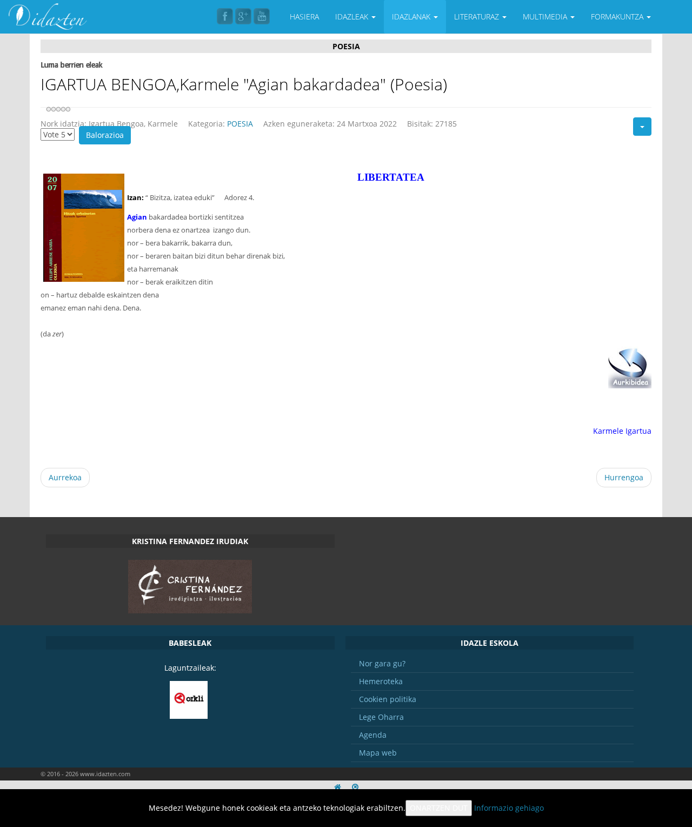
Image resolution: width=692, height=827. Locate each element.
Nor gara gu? (382, 663)
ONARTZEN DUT (439, 808)
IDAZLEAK (352, 16)
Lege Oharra (381, 717)
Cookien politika (387, 699)
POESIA (240, 123)
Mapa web (378, 752)
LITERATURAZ (477, 16)
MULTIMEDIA (546, 16)
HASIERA (304, 16)
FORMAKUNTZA (618, 16)
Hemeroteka (381, 681)
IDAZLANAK (412, 16)
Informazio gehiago (509, 808)
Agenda (373, 735)
